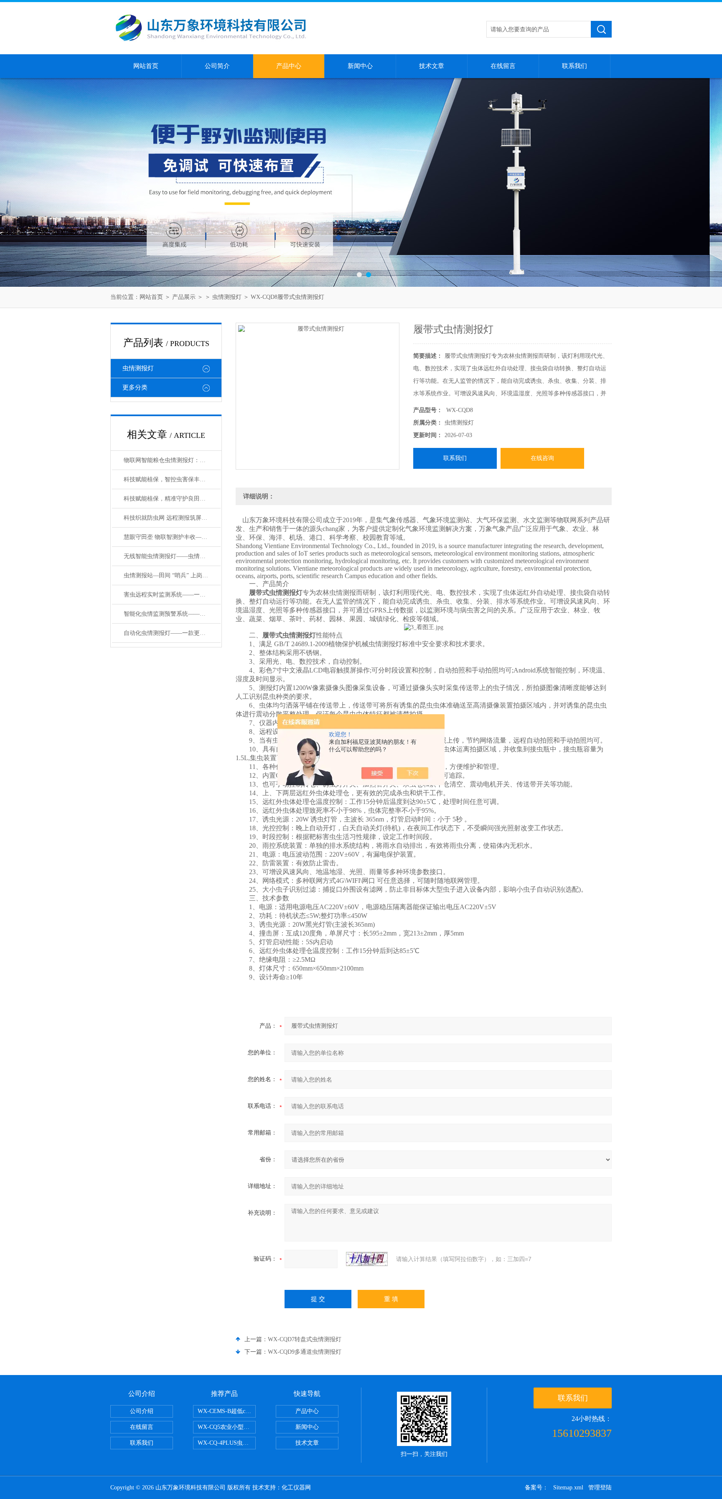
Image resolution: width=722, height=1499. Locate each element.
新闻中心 (360, 66)
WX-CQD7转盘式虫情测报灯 (304, 1339)
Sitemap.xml (568, 1487)
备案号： (536, 1487)
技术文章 (431, 66)
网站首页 (145, 66)
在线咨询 (542, 458)
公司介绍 (141, 1411)
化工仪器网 (296, 1487)
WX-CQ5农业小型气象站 (227, 1427)
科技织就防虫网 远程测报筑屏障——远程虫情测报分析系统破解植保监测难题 (172, 518)
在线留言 (503, 66)
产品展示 (184, 297)
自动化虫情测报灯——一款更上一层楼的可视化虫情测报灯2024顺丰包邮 (172, 633)
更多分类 (134, 387)
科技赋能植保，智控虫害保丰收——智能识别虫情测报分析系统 (172, 479)
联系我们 (574, 66)
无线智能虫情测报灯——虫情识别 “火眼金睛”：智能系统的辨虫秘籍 (172, 556)
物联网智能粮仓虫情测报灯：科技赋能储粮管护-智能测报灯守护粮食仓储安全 (172, 460)
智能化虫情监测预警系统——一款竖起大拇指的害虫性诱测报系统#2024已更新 (172, 614)
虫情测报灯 (227, 297)
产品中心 (288, 66)
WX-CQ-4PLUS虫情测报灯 (227, 1443)
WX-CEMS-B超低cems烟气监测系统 (227, 1411)
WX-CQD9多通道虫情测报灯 (304, 1352)
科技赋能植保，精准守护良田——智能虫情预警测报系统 (172, 498)
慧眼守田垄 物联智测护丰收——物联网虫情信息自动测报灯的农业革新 (172, 537)
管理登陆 (600, 1487)
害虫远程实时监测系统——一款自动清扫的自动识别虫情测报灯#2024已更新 (172, 595)
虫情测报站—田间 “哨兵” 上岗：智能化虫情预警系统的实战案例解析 (172, 575)
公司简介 (217, 66)
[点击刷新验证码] (367, 1259)
